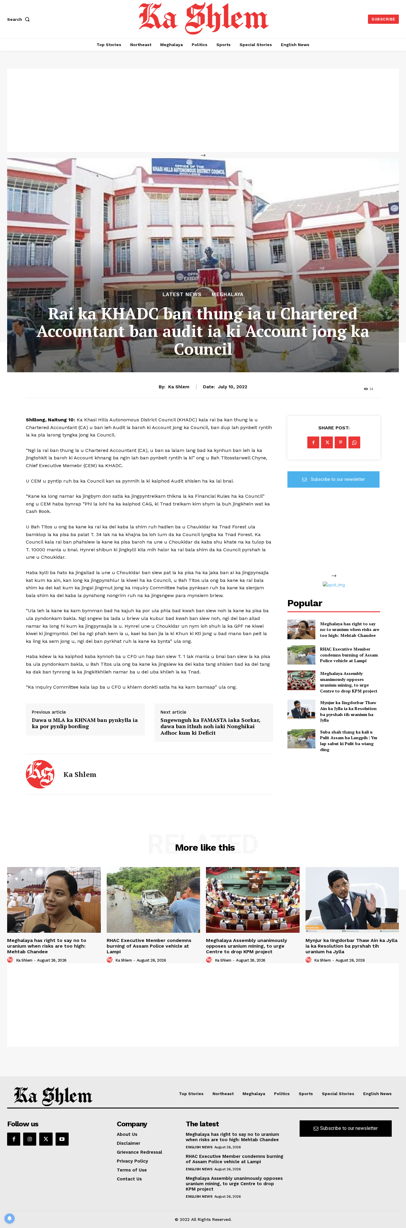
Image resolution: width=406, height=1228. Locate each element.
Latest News (182, 294)
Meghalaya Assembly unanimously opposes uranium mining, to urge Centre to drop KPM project (348, 682)
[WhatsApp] (354, 442)
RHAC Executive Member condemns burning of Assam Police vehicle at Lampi (349, 654)
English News (199, 1147)
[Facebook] (313, 442)
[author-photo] (11, 960)
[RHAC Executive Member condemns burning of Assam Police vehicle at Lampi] (301, 655)
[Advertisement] (203, 110)
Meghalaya (227, 294)
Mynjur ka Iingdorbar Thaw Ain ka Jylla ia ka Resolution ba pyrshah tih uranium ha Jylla (348, 711)
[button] (19, 19)
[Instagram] (29, 1139)
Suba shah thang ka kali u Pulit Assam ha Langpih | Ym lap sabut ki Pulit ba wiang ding (348, 740)
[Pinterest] (341, 442)
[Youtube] (62, 1139)
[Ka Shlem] (40, 774)
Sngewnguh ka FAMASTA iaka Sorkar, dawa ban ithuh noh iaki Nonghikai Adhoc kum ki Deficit (210, 726)
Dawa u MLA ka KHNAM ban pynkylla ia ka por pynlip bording (85, 723)
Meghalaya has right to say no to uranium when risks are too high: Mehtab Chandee (349, 629)
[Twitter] (327, 442)
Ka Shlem (178, 387)
